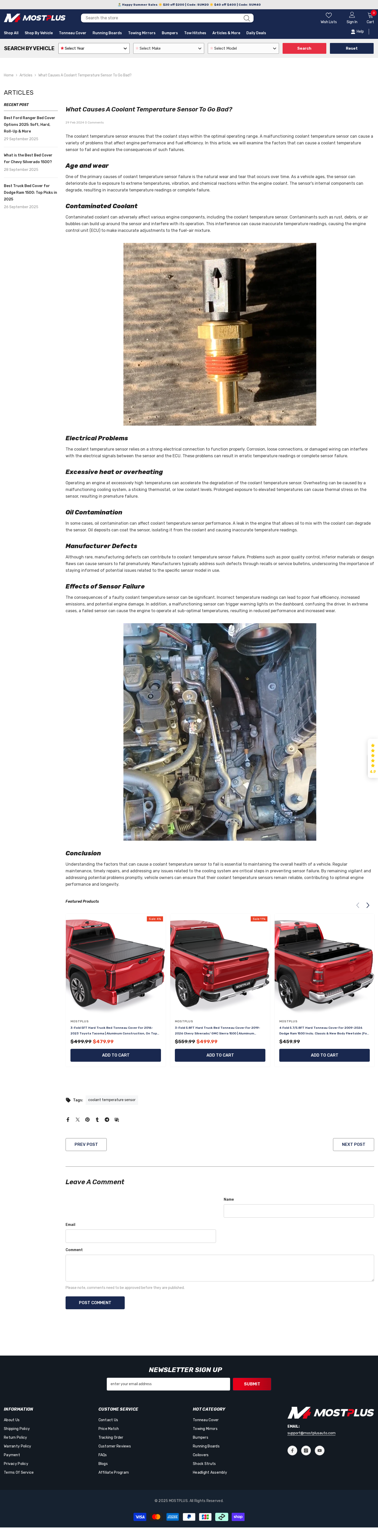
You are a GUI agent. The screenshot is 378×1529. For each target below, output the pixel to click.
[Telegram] (107, 1119)
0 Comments (94, 122)
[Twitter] (77, 1119)
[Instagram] (306, 1450)
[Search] (167, 18)
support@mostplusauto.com (311, 1433)
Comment (74, 1250)
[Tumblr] (97, 1119)
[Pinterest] (87, 1119)
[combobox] (160, 18)
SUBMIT (252, 1384)
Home (9, 75)
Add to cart (116, 1055)
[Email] (116, 1119)
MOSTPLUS (79, 1021)
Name (229, 1199)
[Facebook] (68, 1119)
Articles (26, 75)
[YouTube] (320, 1450)
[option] (116, 991)
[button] (368, 905)
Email (70, 1225)
